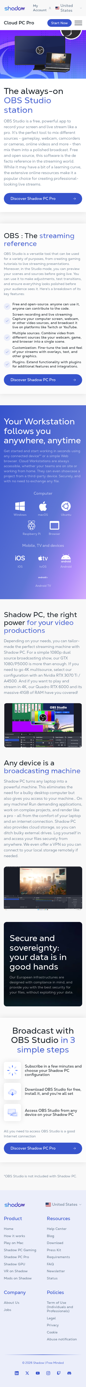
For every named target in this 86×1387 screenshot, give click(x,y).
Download (55, 1243)
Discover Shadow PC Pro (33, 198)
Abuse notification (62, 1339)
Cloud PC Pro (19, 23)
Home (8, 1229)
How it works (14, 1236)
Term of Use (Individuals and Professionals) (60, 1306)
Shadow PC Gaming (20, 1250)
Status (52, 1278)
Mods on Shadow (18, 1278)
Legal (51, 1318)
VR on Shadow (16, 1271)
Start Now (59, 23)
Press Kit (54, 1250)
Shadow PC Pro (16, 1257)
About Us (11, 1302)
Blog (50, 1236)
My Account (40, 8)
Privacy (53, 1325)
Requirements (58, 1257)
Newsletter (56, 1271)
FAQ (50, 1264)
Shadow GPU (14, 1264)
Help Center (57, 1229)
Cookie (52, 1332)
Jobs (7, 1310)
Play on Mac (13, 1243)
